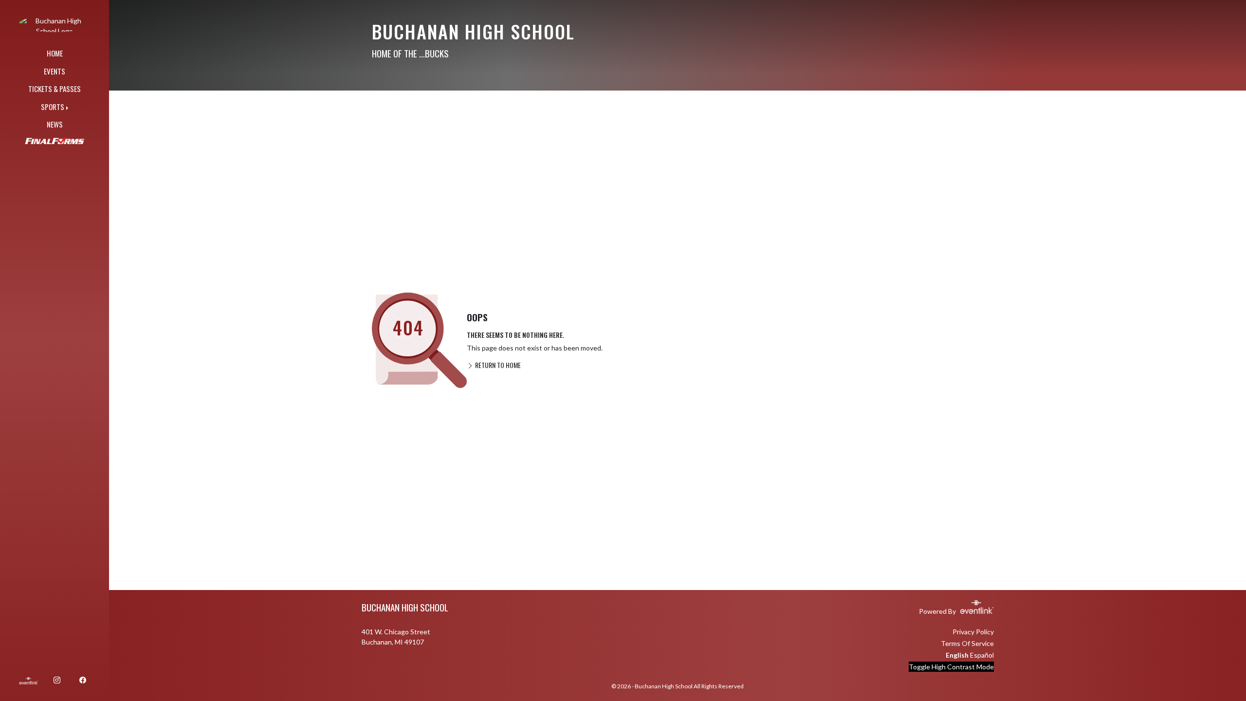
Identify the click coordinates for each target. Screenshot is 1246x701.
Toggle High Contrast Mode (951, 667)
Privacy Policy (973, 631)
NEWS (55, 124)
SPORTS (52, 106)
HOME (55, 53)
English (957, 655)
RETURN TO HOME (497, 365)
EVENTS (54, 71)
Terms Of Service (967, 643)
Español (982, 655)
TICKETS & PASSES (54, 88)
